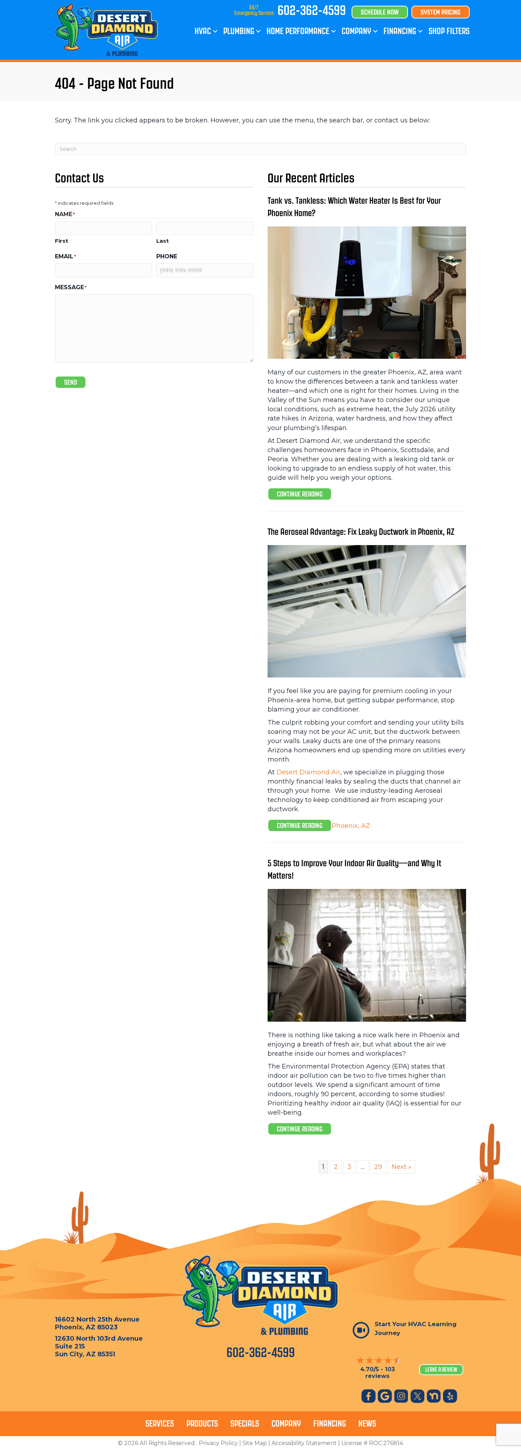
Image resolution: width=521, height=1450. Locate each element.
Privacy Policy (218, 1443)
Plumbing (238, 31)
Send (70, 382)
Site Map (254, 1443)
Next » (401, 1167)
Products (202, 1423)
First (61, 240)
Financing (399, 31)
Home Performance (298, 31)
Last (162, 240)
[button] (215, 31)
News (367, 1423)
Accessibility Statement (304, 1443)
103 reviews (380, 1372)
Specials (244, 1423)
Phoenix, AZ (436, 532)
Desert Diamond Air (308, 772)
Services (159, 1423)
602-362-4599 (312, 10)
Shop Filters (449, 31)
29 (378, 1167)
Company (356, 31)
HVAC (203, 31)
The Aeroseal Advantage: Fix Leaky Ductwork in (343, 532)
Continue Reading (304, 494)
